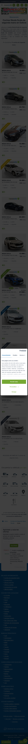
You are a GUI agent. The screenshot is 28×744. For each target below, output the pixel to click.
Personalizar (13, 386)
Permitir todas (14, 381)
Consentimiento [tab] (6, 355)
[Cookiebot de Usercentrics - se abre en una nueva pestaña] (19, 351)
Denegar (14, 391)
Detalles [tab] (15, 355)
